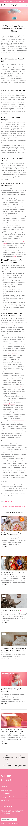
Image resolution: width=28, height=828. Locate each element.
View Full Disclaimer (5, 813)
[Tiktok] (10, 780)
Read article (4, 546)
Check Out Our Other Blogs (14, 512)
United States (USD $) (8, 819)
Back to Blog (13, 506)
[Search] (5, 5)
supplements (12, 324)
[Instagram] (6, 780)
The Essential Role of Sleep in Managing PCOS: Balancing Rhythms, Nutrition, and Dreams (13, 650)
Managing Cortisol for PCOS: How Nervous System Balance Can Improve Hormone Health (13, 689)
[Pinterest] (8, 780)
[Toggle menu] (1, 5)
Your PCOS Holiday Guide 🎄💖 (11, 610)
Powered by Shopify (15, 823)
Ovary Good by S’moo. (19, 386)
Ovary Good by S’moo (9, 404)
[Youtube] (3, 780)
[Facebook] (1, 780)
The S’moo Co (7, 823)
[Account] (23, 5)
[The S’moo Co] (14, 5)
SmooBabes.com (5, 479)
